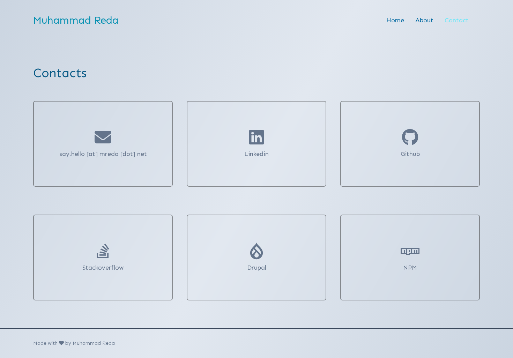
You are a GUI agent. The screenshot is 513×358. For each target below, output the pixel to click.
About (424, 20)
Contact (457, 20)
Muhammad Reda (76, 20)
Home (395, 20)
